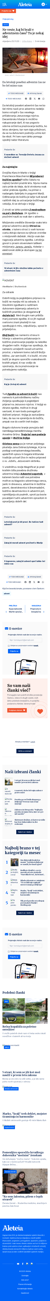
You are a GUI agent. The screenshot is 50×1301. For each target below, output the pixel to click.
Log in (33, 742)
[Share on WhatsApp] (43, 99)
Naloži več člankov (25, 832)
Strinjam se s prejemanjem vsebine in (24, 646)
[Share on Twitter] (35, 99)
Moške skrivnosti (11, 1089)
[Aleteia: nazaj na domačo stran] (25, 4)
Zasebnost (25, 1293)
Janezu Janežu (23, 246)
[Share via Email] (39, 99)
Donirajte (25, 1276)
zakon (7, 1047)
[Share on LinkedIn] (30, 99)
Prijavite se (14, 651)
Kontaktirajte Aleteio (25, 1289)
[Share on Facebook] (26, 99)
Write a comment (25, 751)
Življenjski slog (7, 19)
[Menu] (9, 4)
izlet (6, 1001)
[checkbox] (8, 646)
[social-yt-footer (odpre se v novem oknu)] (18, 1264)
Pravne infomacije (25, 1284)
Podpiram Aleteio (15, 710)
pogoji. (36, 646)
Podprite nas (6, 11)
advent (7, 593)
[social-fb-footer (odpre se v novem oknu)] (23, 1264)
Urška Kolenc (27, 41)
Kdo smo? (25, 1280)
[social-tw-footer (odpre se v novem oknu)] (27, 1264)
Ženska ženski (10, 1172)
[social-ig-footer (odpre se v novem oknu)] (32, 1264)
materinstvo (9, 1127)
